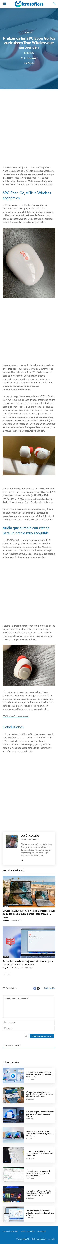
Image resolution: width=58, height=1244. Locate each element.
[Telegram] (45, 98)
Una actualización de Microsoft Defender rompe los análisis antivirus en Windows (40, 1213)
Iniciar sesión (49, 988)
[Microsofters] (29, 4)
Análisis (28, 32)
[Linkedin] (39, 98)
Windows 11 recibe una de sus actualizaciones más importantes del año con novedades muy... (39, 1094)
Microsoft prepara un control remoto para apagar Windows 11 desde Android (40, 1114)
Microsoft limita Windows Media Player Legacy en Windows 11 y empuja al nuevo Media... (38, 1193)
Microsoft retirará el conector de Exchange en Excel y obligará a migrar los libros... (38, 1173)
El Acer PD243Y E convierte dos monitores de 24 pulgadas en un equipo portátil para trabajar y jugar (29, 914)
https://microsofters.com (29, 839)
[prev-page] (4, 974)
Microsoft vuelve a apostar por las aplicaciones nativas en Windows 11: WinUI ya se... (40, 1074)
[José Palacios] (12, 848)
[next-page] (8, 974)
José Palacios (29, 63)
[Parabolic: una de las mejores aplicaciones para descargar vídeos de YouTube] (29, 942)
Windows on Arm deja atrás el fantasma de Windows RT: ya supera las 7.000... (39, 1134)
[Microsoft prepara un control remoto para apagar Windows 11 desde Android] (13, 1115)
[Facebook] (21, 98)
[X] (27, 98)
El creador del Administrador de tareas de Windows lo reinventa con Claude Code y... (39, 1154)
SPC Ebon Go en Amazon (16, 716)
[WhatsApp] (33, 98)
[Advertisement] (29, 134)
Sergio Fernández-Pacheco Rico (13, 968)
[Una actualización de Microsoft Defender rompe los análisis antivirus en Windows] (13, 1214)
